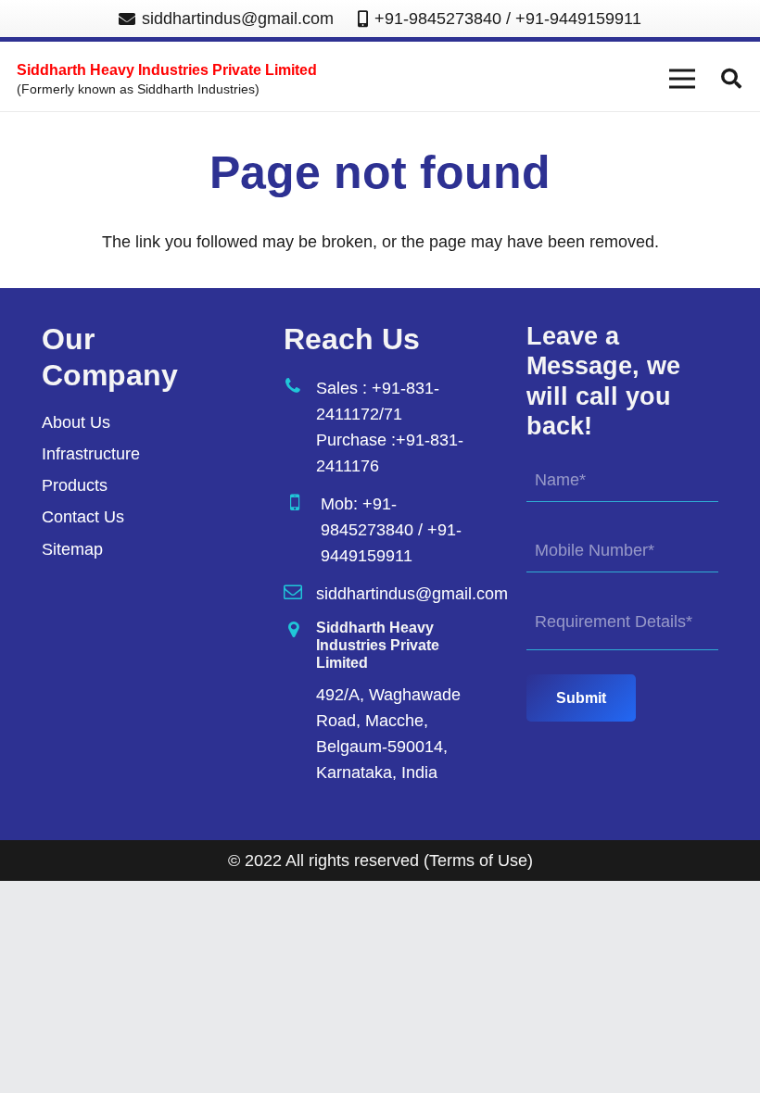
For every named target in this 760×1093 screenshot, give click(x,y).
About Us (76, 422)
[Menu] (682, 79)
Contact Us (83, 517)
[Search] (731, 79)
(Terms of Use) (478, 860)
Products (75, 485)
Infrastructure (91, 454)
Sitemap (72, 549)
